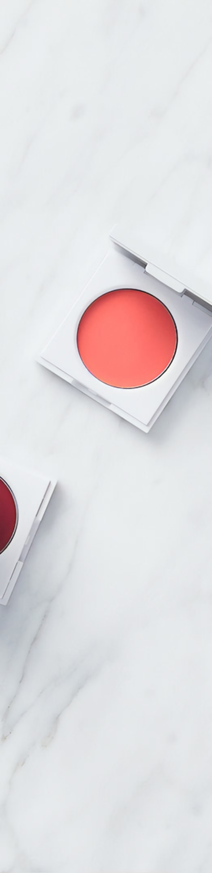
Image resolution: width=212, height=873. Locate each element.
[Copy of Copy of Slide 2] (132, 477)
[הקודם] (27, 422)
